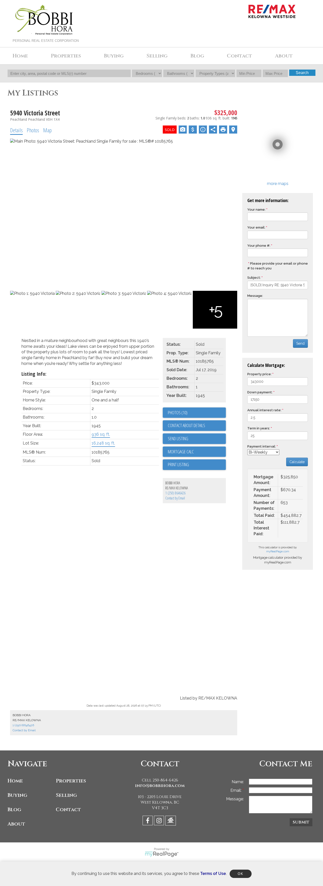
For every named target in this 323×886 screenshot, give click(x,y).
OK (240, 874)
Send (300, 343)
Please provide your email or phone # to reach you (277, 266)
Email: (236, 790)
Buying (17, 795)
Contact (239, 55)
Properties (71, 780)
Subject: (254, 277)
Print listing (178, 464)
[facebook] (148, 821)
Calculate (297, 462)
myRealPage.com (277, 551)
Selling (66, 795)
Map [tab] (47, 130)
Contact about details (186, 425)
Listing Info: (33, 373)
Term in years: (258, 428)
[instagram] (159, 821)
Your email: (256, 227)
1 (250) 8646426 (175, 493)
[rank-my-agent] (171, 821)
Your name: (256, 209)
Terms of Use (213, 873)
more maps (277, 183)
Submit (301, 822)
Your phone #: (258, 245)
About (16, 823)
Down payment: (260, 392)
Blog (197, 55)
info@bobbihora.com (160, 785)
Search (302, 73)
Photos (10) (177, 412)
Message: (255, 296)
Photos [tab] (33, 130)
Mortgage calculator (197, 452)
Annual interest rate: (264, 410)
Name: (238, 781)
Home (20, 55)
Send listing (178, 438)
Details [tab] (16, 130)
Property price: (259, 374)
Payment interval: (261, 446)
